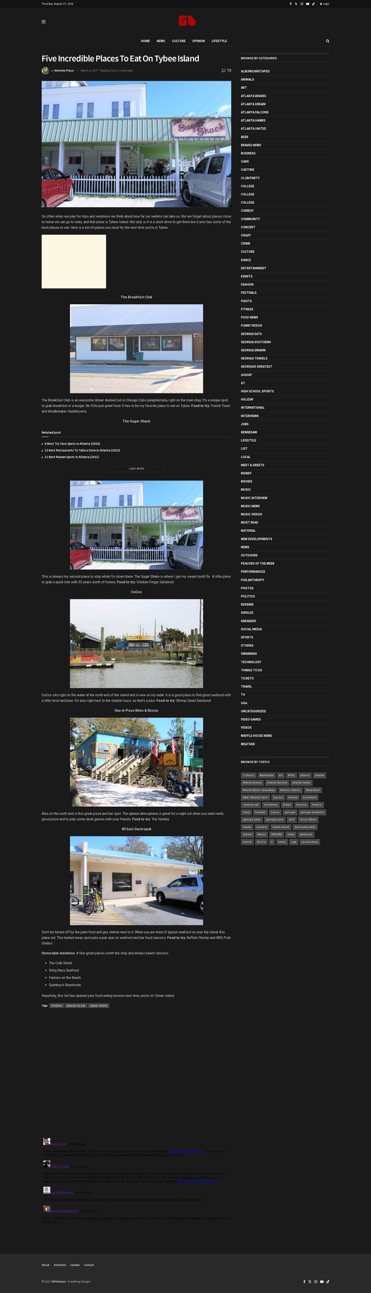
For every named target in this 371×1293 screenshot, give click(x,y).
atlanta (319, 775)
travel (282, 842)
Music (246, 489)
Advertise (60, 1265)
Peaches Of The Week (257, 563)
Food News (249, 317)
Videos (246, 727)
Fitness (247, 309)
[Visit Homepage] (187, 22)
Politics (248, 596)
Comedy (247, 210)
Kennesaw (249, 432)
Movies (246, 481)
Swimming (249, 653)
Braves (293, 797)
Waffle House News (256, 735)
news (290, 834)
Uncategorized (253, 711)
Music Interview (254, 498)
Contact (89, 1265)
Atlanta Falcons (255, 112)
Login (325, 3)
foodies (57, 1005)
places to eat (76, 1005)
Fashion (247, 284)
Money (246, 473)
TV (243, 694)
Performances (253, 571)
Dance (246, 260)
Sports (247, 637)
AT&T (291, 775)
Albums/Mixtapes (255, 71)
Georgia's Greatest (256, 366)
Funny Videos (251, 325)
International (253, 407)
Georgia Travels (254, 358)
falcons (301, 804)
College (247, 186)
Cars (245, 161)
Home (145, 41)
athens (305, 775)
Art (244, 87)
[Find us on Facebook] (291, 4)
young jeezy (310, 842)
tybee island (98, 1005)
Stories (247, 645)
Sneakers (248, 621)
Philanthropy (252, 580)
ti (272, 842)
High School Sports (257, 391)
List (244, 448)
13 (228, 70)
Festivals (249, 292)
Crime (245, 243)
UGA (244, 703)
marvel (247, 834)
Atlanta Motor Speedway (259, 790)
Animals (247, 79)
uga (293, 842)
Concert (248, 227)
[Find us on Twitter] (296, 4)
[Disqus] (136, 1074)
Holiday (247, 399)
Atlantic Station (290, 790)
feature (317, 804)
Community (250, 219)
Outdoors (249, 555)
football (260, 812)
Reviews (247, 604)
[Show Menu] (44, 21)
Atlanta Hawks (253, 120)
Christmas (271, 804)
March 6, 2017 (89, 70)
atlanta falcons (277, 782)
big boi (278, 797)
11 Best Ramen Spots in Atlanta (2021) (72, 457)
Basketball (313, 790)
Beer (244, 137)
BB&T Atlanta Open (255, 797)
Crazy (246, 235)
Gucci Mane (308, 819)
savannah (306, 834)
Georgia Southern (256, 342)
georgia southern (312, 812)
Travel (246, 686)
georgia (290, 812)
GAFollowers (58, 1281)
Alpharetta (267, 775)
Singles (247, 612)
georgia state (252, 819)
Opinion (198, 41)
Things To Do (251, 670)
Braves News (251, 145)
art (281, 775)
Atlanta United (253, 128)
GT (243, 383)
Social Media (251, 629)
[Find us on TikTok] (313, 4)
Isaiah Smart (281, 827)
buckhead (309, 797)
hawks (247, 827)
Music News (250, 506)
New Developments (256, 539)
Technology (251, 662)
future (275, 812)
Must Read (249, 522)
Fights (246, 301)
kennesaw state (305, 827)
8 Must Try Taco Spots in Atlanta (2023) (72, 444)
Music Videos (251, 514)
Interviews (250, 416)
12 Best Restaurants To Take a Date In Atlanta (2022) (82, 450)
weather (248, 744)
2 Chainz (248, 775)
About (45, 1265)
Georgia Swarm (253, 350)
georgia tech (274, 819)
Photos (247, 588)
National (248, 530)
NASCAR (276, 834)
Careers (75, 1265)
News (161, 41)
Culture (179, 41)
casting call (251, 804)
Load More (136, 468)
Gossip (246, 375)
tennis (261, 842)
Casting (247, 169)
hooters (262, 827)
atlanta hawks (301, 782)
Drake (287, 804)
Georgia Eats (251, 334)
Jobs (245, 424)
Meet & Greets (252, 465)
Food (246, 812)
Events (246, 276)
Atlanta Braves (253, 96)
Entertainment (253, 268)
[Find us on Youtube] (307, 4)
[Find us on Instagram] (302, 4)
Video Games (251, 719)
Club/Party (250, 178)
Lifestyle (219, 41)
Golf (292, 819)
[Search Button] (327, 41)
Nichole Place (64, 70)
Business (248, 153)
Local (246, 457)
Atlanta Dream (253, 104)
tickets (247, 678)
